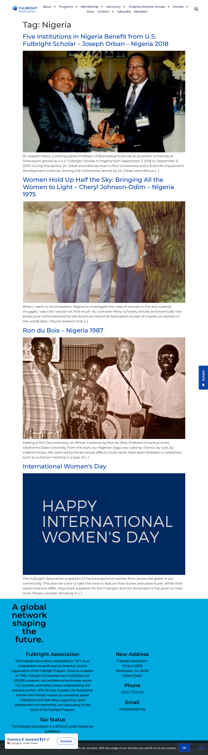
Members (140, 12)
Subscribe (124, 12)
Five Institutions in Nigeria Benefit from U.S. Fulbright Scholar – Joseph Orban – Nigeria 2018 (95, 40)
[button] (196, 9)
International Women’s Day (64, 466)
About (47, 7)
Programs (66, 7)
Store (90, 12)
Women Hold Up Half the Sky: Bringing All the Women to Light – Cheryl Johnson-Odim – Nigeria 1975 (98, 187)
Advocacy (113, 7)
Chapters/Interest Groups (147, 7)
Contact (103, 12)
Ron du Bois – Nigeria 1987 (63, 330)
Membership (90, 7)
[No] (201, 747)
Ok (184, 748)
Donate (178, 7)
